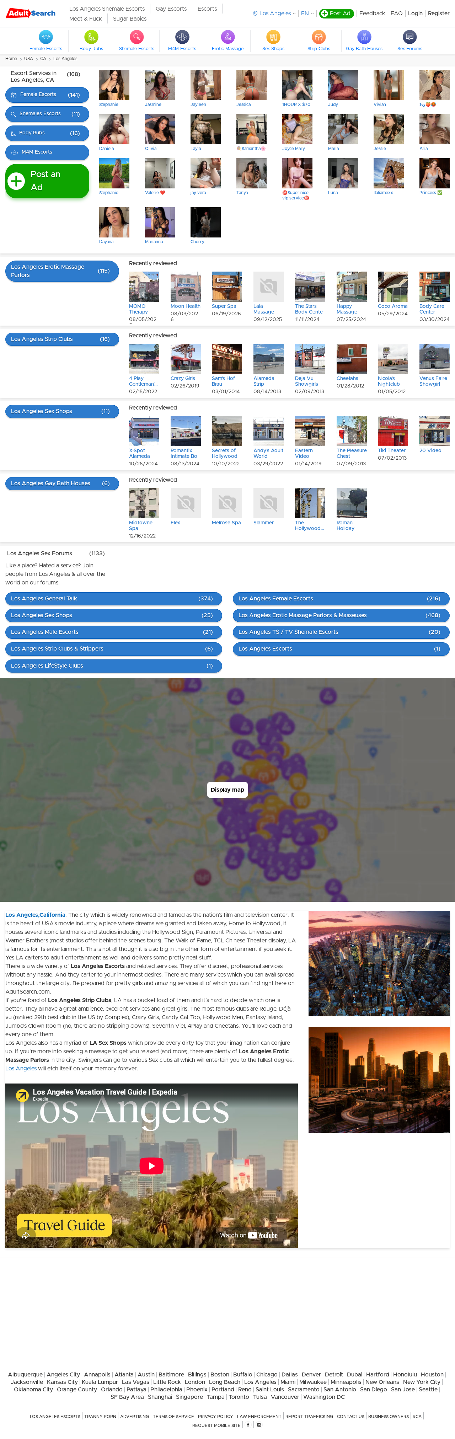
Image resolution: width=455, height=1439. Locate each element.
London (195, 1382)
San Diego (373, 1389)
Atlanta (124, 1375)
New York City (421, 1382)
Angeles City (63, 1375)
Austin (146, 1375)
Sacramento (304, 1389)
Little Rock (167, 1382)
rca (417, 1416)
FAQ (397, 13)
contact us (350, 1416)
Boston (219, 1375)
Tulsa (260, 1397)
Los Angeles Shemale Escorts (107, 9)
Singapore (189, 1397)
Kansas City (62, 1382)
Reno (245, 1389)
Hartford (377, 1375)
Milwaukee (313, 1382)
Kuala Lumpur (100, 1382)
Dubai (354, 1375)
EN (305, 13)
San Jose (403, 1389)
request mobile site (216, 1425)
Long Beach (224, 1382)
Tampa (216, 1397)
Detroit (334, 1375)
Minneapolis (346, 1382)
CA (43, 59)
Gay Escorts (171, 9)
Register (439, 13)
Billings (197, 1375)
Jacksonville (27, 1382)
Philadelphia (166, 1389)
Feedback (372, 13)
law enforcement (259, 1416)
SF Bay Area (127, 1397)
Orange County (77, 1389)
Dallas (290, 1375)
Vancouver (285, 1397)
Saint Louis (270, 1389)
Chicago (267, 1375)
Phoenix (197, 1389)
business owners (388, 1416)
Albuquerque (25, 1375)
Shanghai (160, 1397)
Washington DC (324, 1397)
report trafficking (309, 1416)
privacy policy (215, 1416)
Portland (223, 1389)
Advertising (134, 1416)
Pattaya (136, 1389)
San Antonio (339, 1389)
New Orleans (382, 1382)
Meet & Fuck (85, 19)
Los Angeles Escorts (55, 1416)
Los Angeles (65, 59)
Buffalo (242, 1375)
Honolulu (405, 1375)
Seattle (428, 1389)
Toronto (239, 1397)
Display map (227, 790)
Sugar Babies (129, 19)
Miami (287, 1382)
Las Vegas (135, 1382)
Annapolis (97, 1375)
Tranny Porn (100, 1416)
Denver (311, 1375)
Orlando (112, 1389)
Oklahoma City (33, 1389)
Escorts (207, 9)
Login (415, 13)
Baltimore (171, 1375)
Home (11, 59)
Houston (432, 1375)
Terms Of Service (173, 1416)
